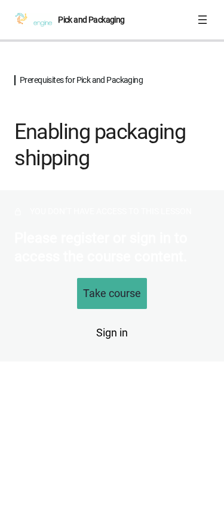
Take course (112, 293)
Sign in (112, 332)
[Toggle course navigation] (202, 20)
